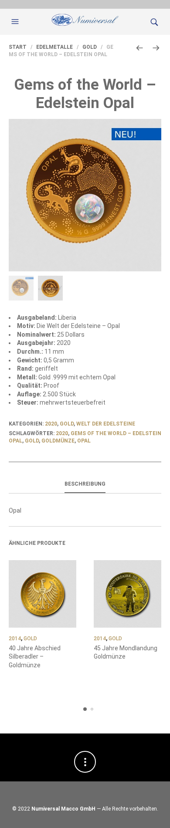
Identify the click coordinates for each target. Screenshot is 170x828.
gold (32, 441)
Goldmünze (58, 441)
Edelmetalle (54, 47)
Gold (89, 47)
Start (18, 47)
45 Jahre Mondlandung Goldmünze (125, 652)
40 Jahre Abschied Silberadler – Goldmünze (35, 657)
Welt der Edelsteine (105, 424)
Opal (84, 441)
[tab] (85, 484)
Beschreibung (85, 484)
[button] (16, 22)
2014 (15, 638)
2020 (51, 424)
